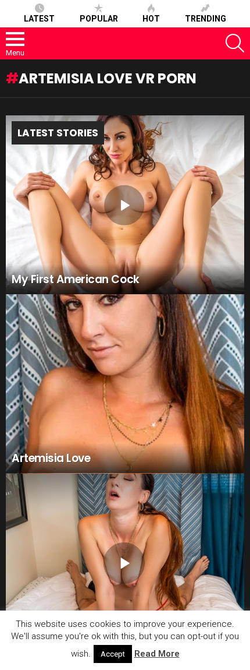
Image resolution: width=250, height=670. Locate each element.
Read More (157, 653)
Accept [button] (113, 654)
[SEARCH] (235, 43)
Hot (151, 18)
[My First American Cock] (125, 205)
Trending (205, 18)
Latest (39, 18)
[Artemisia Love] (125, 384)
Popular (99, 18)
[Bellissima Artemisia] (125, 563)
